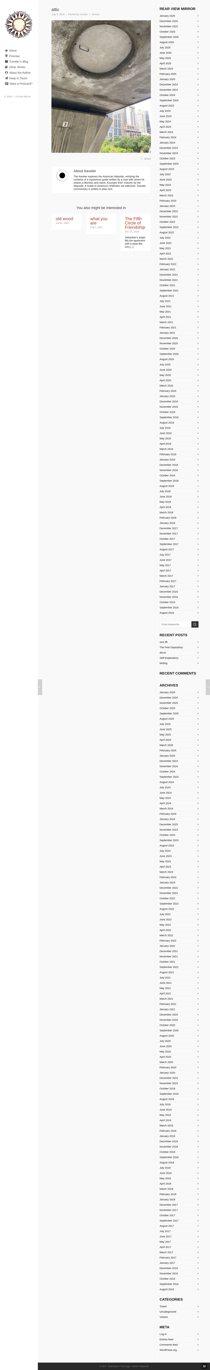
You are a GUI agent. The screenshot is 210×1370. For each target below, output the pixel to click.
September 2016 (169, 607)
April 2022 (165, 253)
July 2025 (165, 47)
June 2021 (166, 306)
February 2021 (168, 327)
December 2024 (169, 84)
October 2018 (167, 475)
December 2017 (169, 528)
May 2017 (165, 565)
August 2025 (167, 42)
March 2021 (166, 322)
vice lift (163, 642)
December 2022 (169, 211)
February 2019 (168, 454)
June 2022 (166, 243)
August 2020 (167, 359)
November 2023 (169, 153)
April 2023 (165, 190)
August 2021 (167, 295)
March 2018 (166, 512)
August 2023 (167, 169)
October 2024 (167, 95)
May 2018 (165, 501)
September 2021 (169, 290)
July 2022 (165, 237)
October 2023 (167, 158)
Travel (163, 1306)
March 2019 (166, 449)
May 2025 (165, 58)
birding (163, 663)
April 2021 (165, 317)
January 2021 (167, 332)
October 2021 (167, 285)
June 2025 (166, 52)
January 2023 (167, 206)
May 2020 (165, 375)
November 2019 (169, 406)
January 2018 (167, 523)
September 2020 (169, 354)
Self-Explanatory (169, 658)
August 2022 (167, 232)
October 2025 (167, 31)
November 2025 (169, 26)
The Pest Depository (171, 647)
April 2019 (165, 443)
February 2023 (168, 200)
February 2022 (168, 264)
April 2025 (165, 63)
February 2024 (168, 137)
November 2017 (169, 533)
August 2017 (167, 549)
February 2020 (168, 391)
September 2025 (169, 37)
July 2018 (165, 491)
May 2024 (165, 121)
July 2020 (165, 364)
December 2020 (169, 338)
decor (163, 652)
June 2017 (166, 560)
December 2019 (169, 401)
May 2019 (165, 438)
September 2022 (169, 227)
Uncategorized (168, 1311)
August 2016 (167, 612)
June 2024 (166, 116)
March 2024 (166, 132)
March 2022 (166, 258)
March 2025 (166, 68)
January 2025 (167, 79)
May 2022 (165, 248)
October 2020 (167, 348)
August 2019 (167, 422)
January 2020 (167, 396)
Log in (163, 1334)
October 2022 (167, 221)
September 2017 (169, 544)
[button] (194, 624)
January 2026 (167, 15)
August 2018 (167, 486)
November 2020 (169, 343)
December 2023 (169, 147)
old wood (64, 218)
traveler (84, 14)
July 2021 (165, 301)
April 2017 (165, 570)
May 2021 (165, 311)
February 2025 (168, 74)
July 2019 (165, 427)
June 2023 (166, 179)
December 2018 (169, 464)
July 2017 (165, 554)
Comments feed (169, 1344)
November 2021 (169, 280)
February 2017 (168, 581)
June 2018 (166, 496)
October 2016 (167, 602)
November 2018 (169, 470)
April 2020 (165, 380)
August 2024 (167, 105)
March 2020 (166, 385)
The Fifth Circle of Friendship (135, 223)
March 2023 (166, 195)
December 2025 (169, 21)
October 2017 (167, 538)
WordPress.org (168, 1350)
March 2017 (166, 575)
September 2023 (169, 163)
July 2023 (165, 174)
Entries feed (166, 1339)
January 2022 (167, 269)
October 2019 (167, 412)
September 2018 (169, 480)
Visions (96, 14)
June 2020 (166, 369)
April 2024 (165, 126)
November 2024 (169, 89)
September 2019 (169, 417)
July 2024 (165, 111)
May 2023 (165, 184)
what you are (99, 220)
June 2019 (166, 433)
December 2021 (169, 274)
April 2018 (165, 507)
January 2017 (167, 586)
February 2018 (168, 517)
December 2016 (169, 591)
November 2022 (169, 216)
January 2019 (167, 459)
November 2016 (169, 597)
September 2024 (169, 100)
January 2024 (167, 142)
